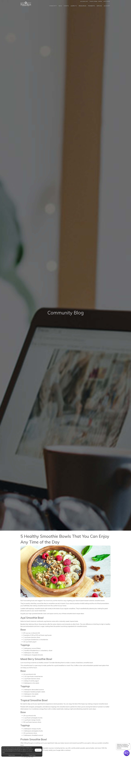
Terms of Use (11, 755)
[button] (126, 753)
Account (107, 6)
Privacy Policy (32, 755)
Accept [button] (38, 750)
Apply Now (107, 1)
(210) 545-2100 (84, 1)
